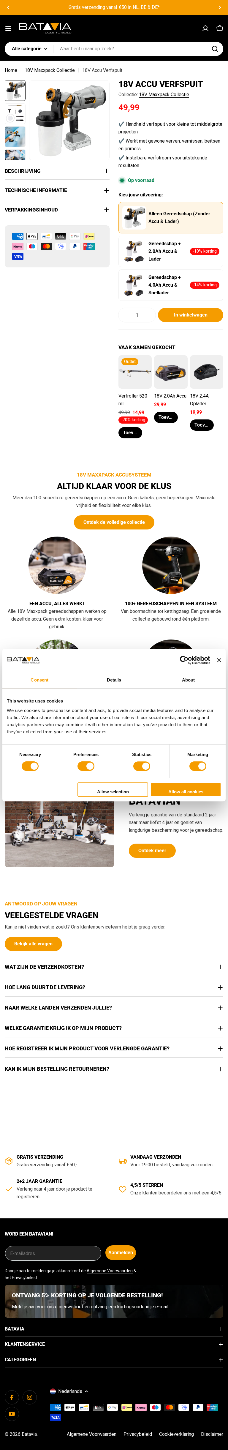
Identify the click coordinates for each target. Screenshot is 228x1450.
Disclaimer (212, 1434)
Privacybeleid (138, 1434)
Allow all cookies (185, 791)
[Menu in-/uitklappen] (8, 28)
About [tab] (188, 679)
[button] (8, 7)
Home (11, 70)
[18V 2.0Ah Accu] (170, 371)
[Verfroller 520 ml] (135, 371)
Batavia (29, 1434)
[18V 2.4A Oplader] (206, 371)
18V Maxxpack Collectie (50, 70)
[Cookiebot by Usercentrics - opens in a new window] (184, 660)
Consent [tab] (39, 679)
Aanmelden (120, 1252)
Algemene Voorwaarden (110, 1270)
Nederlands (70, 1391)
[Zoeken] (214, 48)
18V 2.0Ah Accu (170, 396)
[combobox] (114, 49)
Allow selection (113, 791)
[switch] (85, 766)
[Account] (205, 28)
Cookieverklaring (176, 1434)
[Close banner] (219, 660)
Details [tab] (114, 679)
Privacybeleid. (25, 1277)
